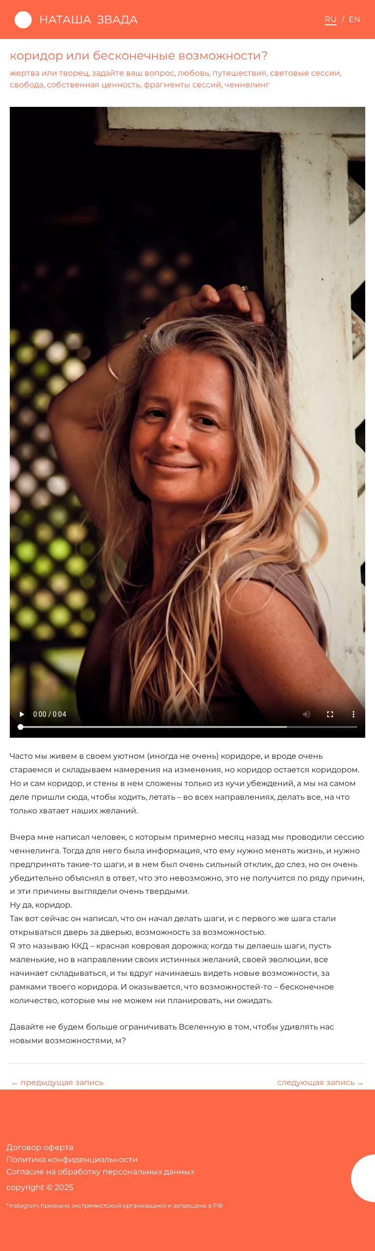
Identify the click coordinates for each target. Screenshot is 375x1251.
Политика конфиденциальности (72, 1159)
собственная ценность (93, 84)
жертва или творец (49, 73)
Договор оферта (39, 1147)
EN (354, 19)
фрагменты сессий (182, 84)
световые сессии (305, 73)
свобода (26, 84)
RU (331, 19)
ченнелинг (247, 84)
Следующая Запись (320, 1082)
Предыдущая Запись (57, 1082)
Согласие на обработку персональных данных (100, 1171)
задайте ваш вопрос (133, 73)
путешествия (239, 73)
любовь (193, 73)
